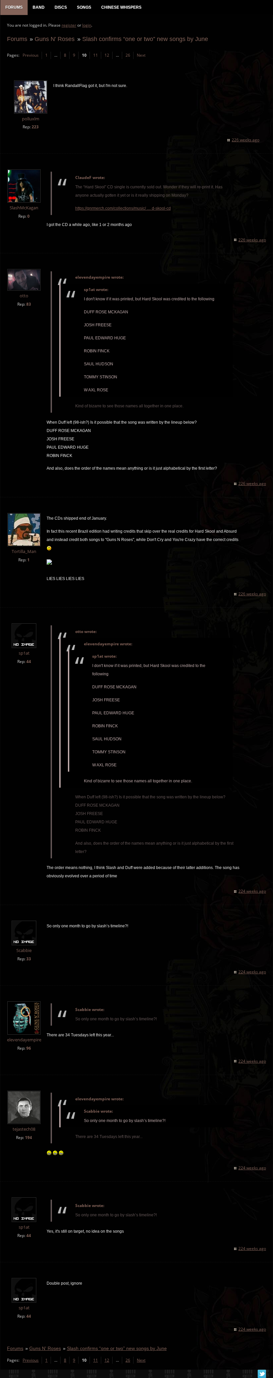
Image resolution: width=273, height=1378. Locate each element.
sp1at (24, 653)
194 (28, 1137)
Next (141, 55)
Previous (31, 55)
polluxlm (30, 119)
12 (107, 55)
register (69, 25)
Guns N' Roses (55, 38)
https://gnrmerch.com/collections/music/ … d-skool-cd (123, 208)
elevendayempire (24, 1040)
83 (28, 304)
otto (24, 296)
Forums (17, 38)
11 (95, 55)
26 (128, 55)
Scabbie (24, 950)
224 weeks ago (252, 891)
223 (35, 126)
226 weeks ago (245, 140)
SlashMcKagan (24, 208)
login (86, 25)
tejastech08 (24, 1129)
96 (28, 1048)
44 (28, 661)
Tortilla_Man (24, 551)
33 (28, 958)
